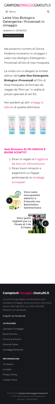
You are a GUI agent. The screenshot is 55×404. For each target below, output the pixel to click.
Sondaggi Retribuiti (13, 349)
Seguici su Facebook (14, 316)
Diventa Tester (10, 344)
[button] (48, 11)
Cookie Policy (10, 379)
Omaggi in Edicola (13, 36)
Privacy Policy (10, 374)
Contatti (7, 369)
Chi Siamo (8, 364)
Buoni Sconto (10, 334)
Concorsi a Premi (12, 339)
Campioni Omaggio (13, 328)
